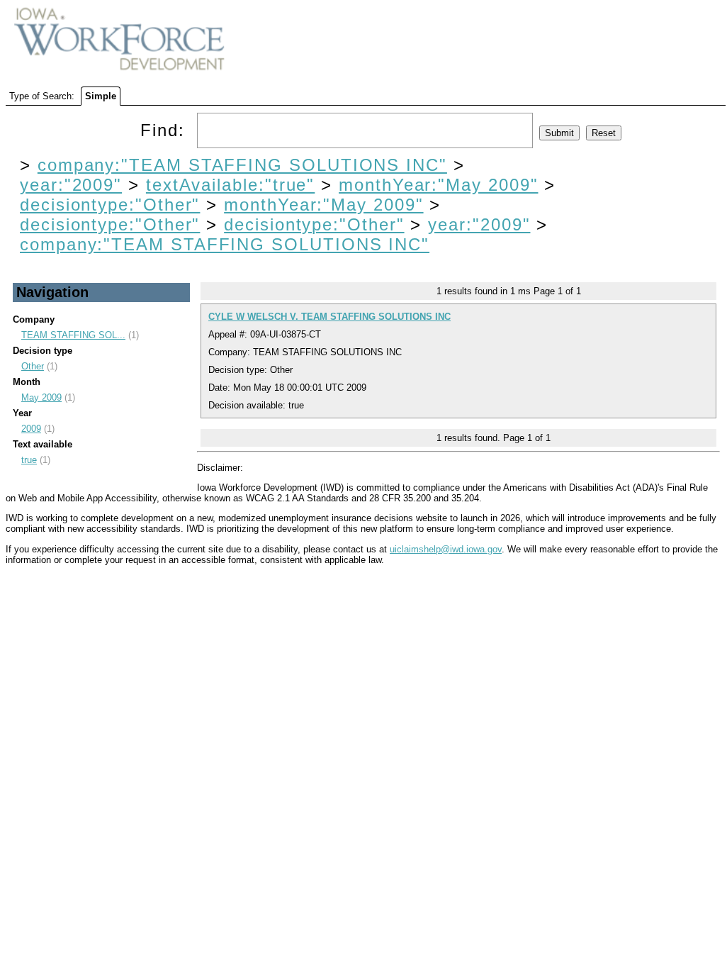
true (29, 460)
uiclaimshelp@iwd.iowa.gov (446, 549)
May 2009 (41, 397)
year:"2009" (71, 184)
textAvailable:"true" (230, 184)
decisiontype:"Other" (110, 204)
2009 (31, 428)
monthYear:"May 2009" (438, 184)
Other (32, 366)
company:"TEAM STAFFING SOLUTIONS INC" (242, 164)
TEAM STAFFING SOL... (73, 335)
